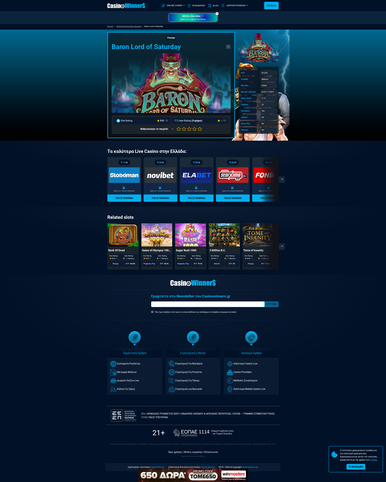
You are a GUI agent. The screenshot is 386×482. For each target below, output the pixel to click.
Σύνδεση (271, 5)
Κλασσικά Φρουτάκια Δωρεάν (128, 26)
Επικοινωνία (211, 452)
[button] (193, 17)
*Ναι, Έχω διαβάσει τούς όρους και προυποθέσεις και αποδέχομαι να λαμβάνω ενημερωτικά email (195, 312)
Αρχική (110, 26)
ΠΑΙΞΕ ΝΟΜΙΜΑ (124, 198)
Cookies (373, 460)
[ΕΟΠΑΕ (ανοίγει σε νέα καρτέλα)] (203, 433)
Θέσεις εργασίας (193, 452)
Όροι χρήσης (175, 452)
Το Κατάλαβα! (355, 466)
